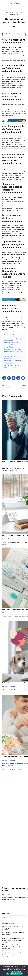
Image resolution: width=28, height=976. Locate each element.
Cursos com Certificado (11, 37)
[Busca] (24, 3)
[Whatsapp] (18, 378)
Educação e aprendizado (8, 465)
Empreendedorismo (7, 894)
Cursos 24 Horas (18, 37)
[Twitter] (4, 378)
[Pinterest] (9, 378)
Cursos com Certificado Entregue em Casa (10, 123)
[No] (26, 970)
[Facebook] (14, 378)
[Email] (23, 378)
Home (7, 12)
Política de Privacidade (16, 973)
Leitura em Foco (6, 538)
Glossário (12, 12)
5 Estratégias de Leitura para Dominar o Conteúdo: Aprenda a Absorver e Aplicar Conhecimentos (12, 946)
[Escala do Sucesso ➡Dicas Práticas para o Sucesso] (14, 3)
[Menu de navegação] (4, 3)
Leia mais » (19, 470)
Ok (7, 973)
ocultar (11, 334)
